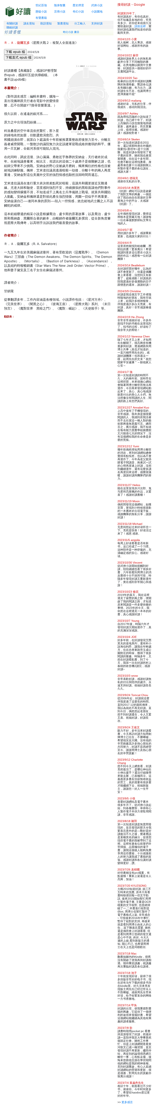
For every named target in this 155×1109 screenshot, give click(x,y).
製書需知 (63, 23)
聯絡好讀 (12, 27)
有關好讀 (12, 23)
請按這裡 (140, 26)
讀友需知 (29, 23)
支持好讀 (97, 23)
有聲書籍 (41, 17)
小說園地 (97, 11)
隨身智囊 (59, 5)
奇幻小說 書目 (71, 32)
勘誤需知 (46, 23)
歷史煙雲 (78, 5)
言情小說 (59, 11)
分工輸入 (80, 23)
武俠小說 (97, 5)
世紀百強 (41, 5)
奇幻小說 (78, 11)
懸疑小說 (41, 11)
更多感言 (127, 1102)
